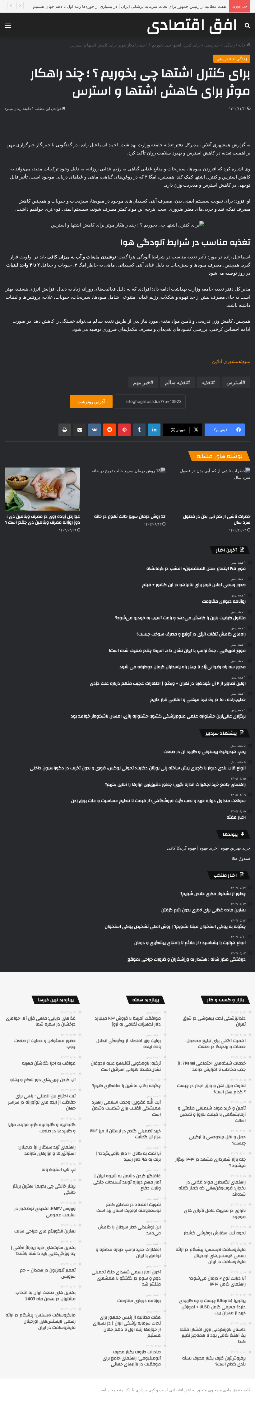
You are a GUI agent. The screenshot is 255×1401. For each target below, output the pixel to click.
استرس (234, 382)
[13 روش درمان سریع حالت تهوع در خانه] (127, 489)
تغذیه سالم (176, 382)
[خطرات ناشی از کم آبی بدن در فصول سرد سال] (212, 489)
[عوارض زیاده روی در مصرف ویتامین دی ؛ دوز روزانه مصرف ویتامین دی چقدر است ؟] (42, 489)
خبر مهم (141, 382)
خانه (242, 44)
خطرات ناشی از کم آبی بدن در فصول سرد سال (216, 519)
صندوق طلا (241, 858)
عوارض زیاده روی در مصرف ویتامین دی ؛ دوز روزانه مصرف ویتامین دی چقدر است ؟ (42, 519)
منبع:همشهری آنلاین (231, 361)
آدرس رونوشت (91, 401)
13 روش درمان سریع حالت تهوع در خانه (129, 516)
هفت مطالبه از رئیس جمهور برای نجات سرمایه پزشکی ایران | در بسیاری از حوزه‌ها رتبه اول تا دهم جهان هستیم (129, 6)
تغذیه (207, 382)
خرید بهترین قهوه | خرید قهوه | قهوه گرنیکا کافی (208, 847)
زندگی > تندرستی (219, 44)
